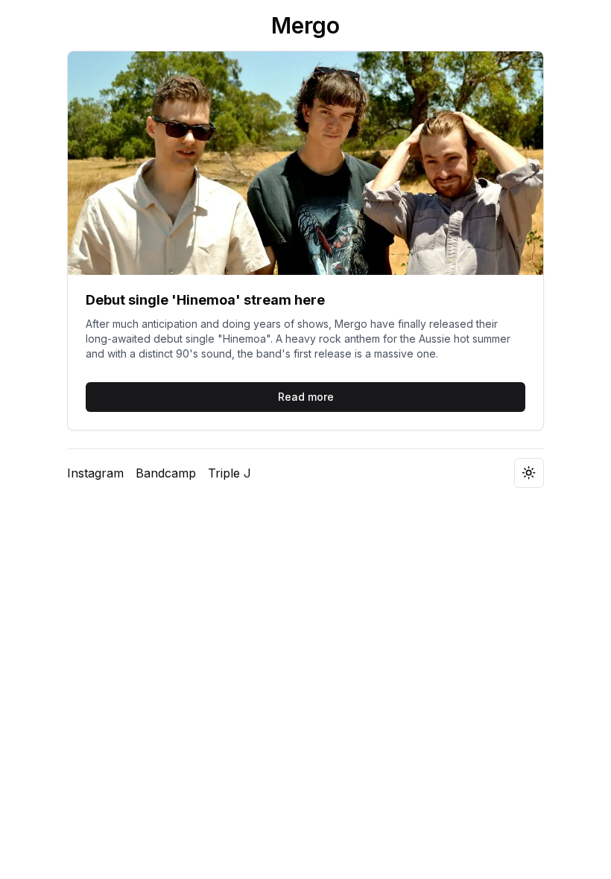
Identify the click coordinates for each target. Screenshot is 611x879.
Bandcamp (166, 473)
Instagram (95, 473)
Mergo (305, 25)
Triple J (229, 473)
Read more (306, 396)
